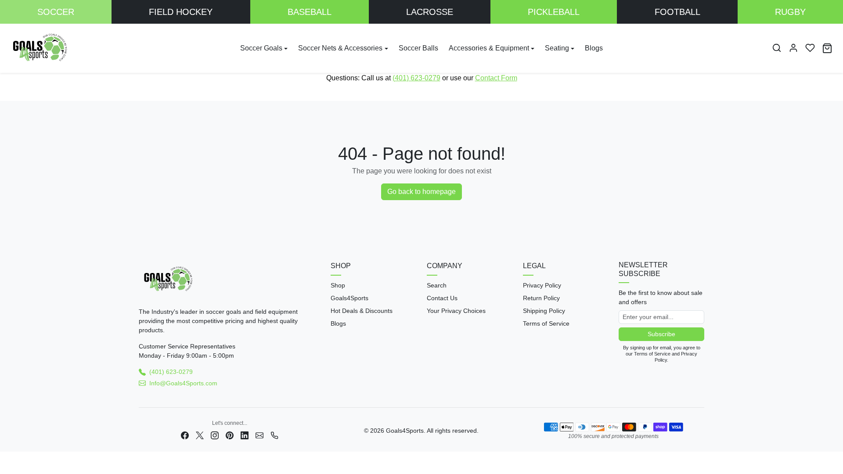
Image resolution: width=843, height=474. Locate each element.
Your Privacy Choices (456, 310)
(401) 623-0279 (416, 78)
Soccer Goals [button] (261, 48)
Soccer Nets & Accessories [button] (340, 48)
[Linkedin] (244, 435)
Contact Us (442, 298)
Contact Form (496, 78)
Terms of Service (546, 323)
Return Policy (541, 298)
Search (437, 285)
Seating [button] (557, 48)
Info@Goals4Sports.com (183, 383)
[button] (776, 47)
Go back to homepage (421, 191)
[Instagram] (214, 435)
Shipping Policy (544, 310)
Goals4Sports (349, 298)
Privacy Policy (542, 285)
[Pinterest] (229, 435)
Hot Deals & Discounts (362, 310)
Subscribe (661, 334)
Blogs (594, 48)
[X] (199, 435)
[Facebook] (184, 435)
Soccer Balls (418, 48)
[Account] (793, 47)
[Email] (259, 435)
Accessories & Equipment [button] (489, 48)
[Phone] (274, 435)
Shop (338, 285)
